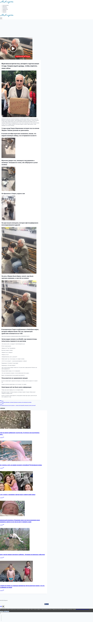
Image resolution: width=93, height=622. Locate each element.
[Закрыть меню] (0, 613)
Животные (4, 6)
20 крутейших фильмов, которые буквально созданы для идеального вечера (15, 402)
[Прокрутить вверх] (1, 607)
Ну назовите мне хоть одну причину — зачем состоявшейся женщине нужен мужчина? (18, 405)
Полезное (4, 10)
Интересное (4, 7)
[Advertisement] (46, 26)
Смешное (4, 11)
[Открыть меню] (1, 18)
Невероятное (5, 9)
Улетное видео (5, 5)
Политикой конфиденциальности (82, 609)
